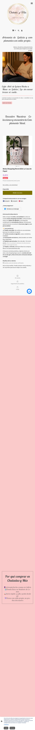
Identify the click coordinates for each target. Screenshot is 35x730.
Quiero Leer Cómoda (7, 102)
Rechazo (12, 728)
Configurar (6, 724)
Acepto (6, 728)
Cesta (17, 289)
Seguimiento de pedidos (17, 283)
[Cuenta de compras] (22, 30)
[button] (12, 208)
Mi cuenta (17, 278)
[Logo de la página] (17, 14)
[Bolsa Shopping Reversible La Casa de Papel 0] (17, 150)
